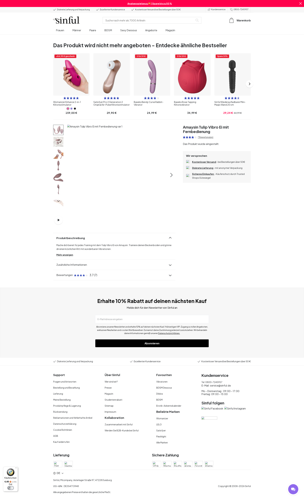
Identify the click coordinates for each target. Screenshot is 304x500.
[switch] (10, 488)
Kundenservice (218, 9)
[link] (67, 108)
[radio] (64, 98)
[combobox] (149, 20)
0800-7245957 (241, 9)
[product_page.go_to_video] (58, 220)
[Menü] (16, 469)
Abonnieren (152, 343)
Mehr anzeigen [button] (64, 254)
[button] (300, 3)
